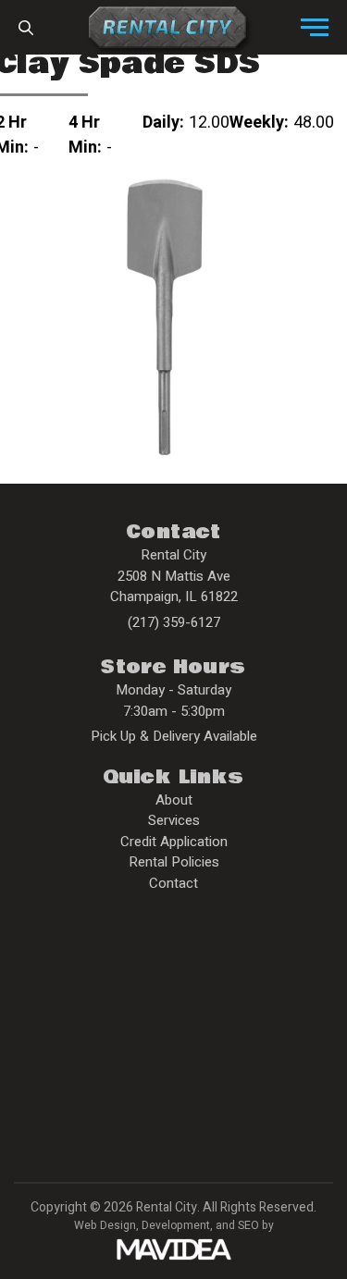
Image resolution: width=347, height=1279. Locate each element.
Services (174, 820)
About (173, 800)
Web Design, (106, 1225)
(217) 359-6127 (174, 622)
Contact (173, 883)
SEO (248, 1225)
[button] (314, 27)
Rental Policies (174, 862)
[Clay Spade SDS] (165, 316)
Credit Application (174, 841)
